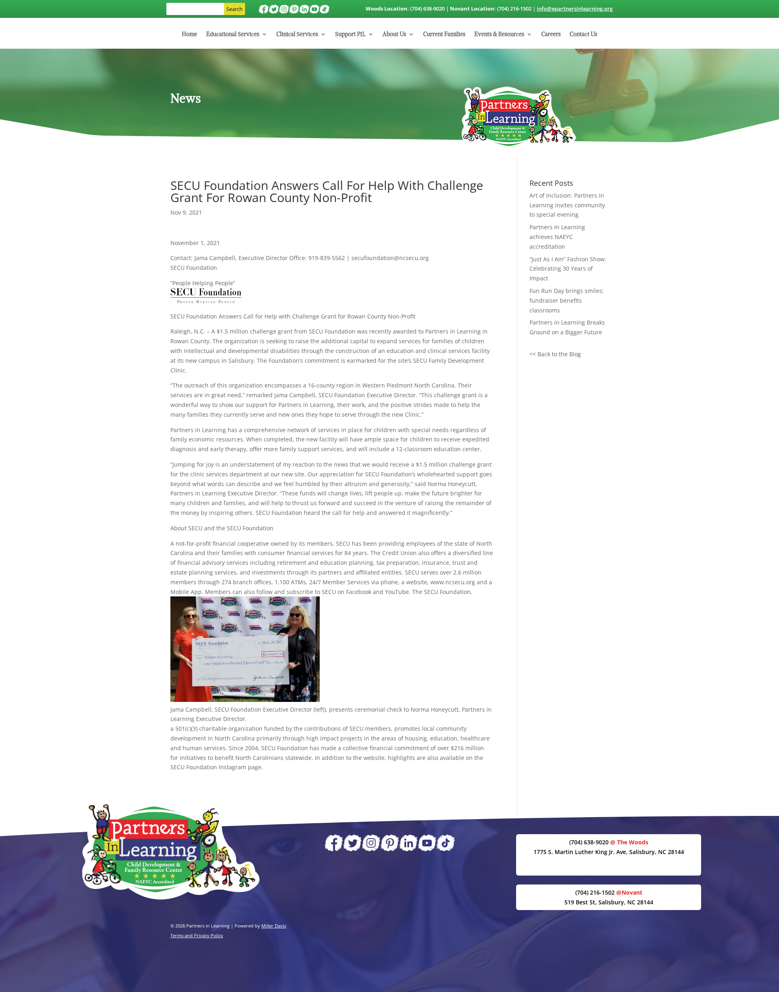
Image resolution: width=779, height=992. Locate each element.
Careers (551, 34)
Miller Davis (273, 926)
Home (189, 34)
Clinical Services (297, 34)
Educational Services (232, 34)
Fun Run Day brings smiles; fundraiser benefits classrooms (566, 300)
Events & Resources (499, 34)
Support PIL (350, 34)
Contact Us (583, 34)
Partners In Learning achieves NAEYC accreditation (557, 236)
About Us (394, 34)
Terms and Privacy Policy (196, 935)
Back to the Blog (559, 354)
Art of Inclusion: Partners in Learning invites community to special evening (567, 205)
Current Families (444, 34)
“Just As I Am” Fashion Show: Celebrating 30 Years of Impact (567, 268)
